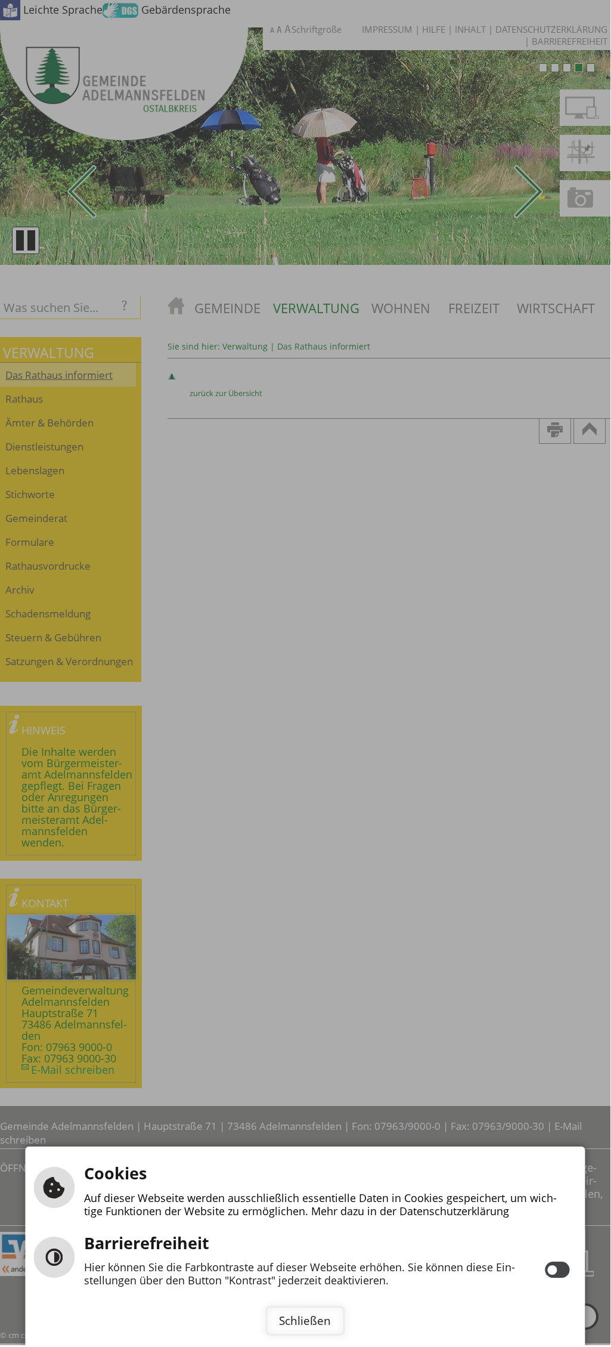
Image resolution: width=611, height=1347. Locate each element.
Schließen (305, 1320)
